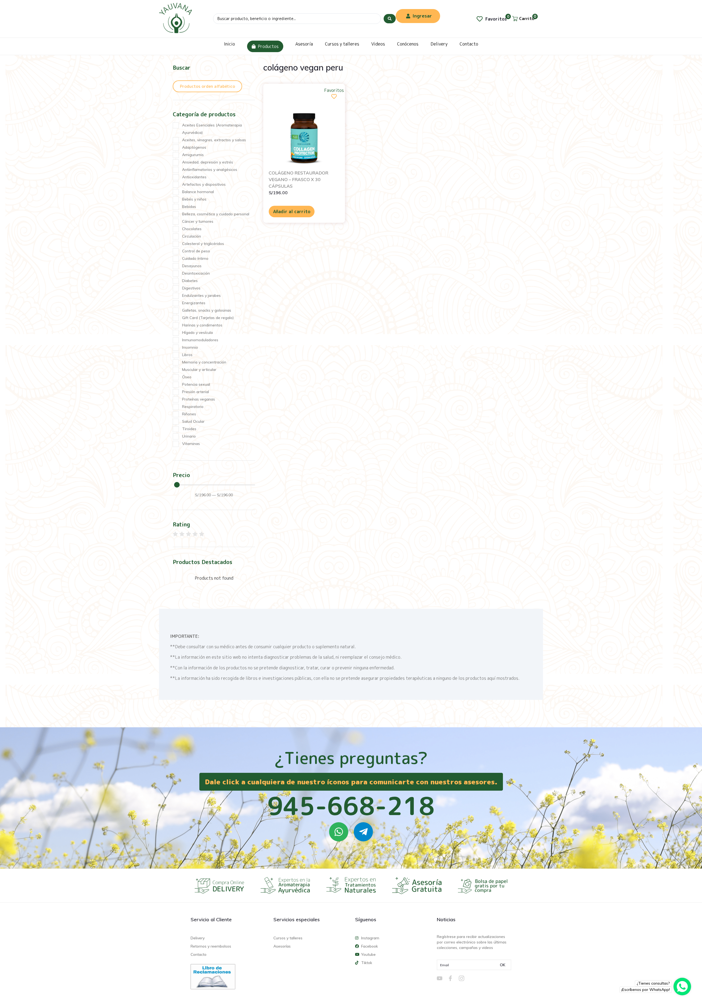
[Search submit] (390, 18)
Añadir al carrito (291, 212)
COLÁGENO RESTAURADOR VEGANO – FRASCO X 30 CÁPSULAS (298, 179)
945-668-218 (351, 805)
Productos (268, 46)
